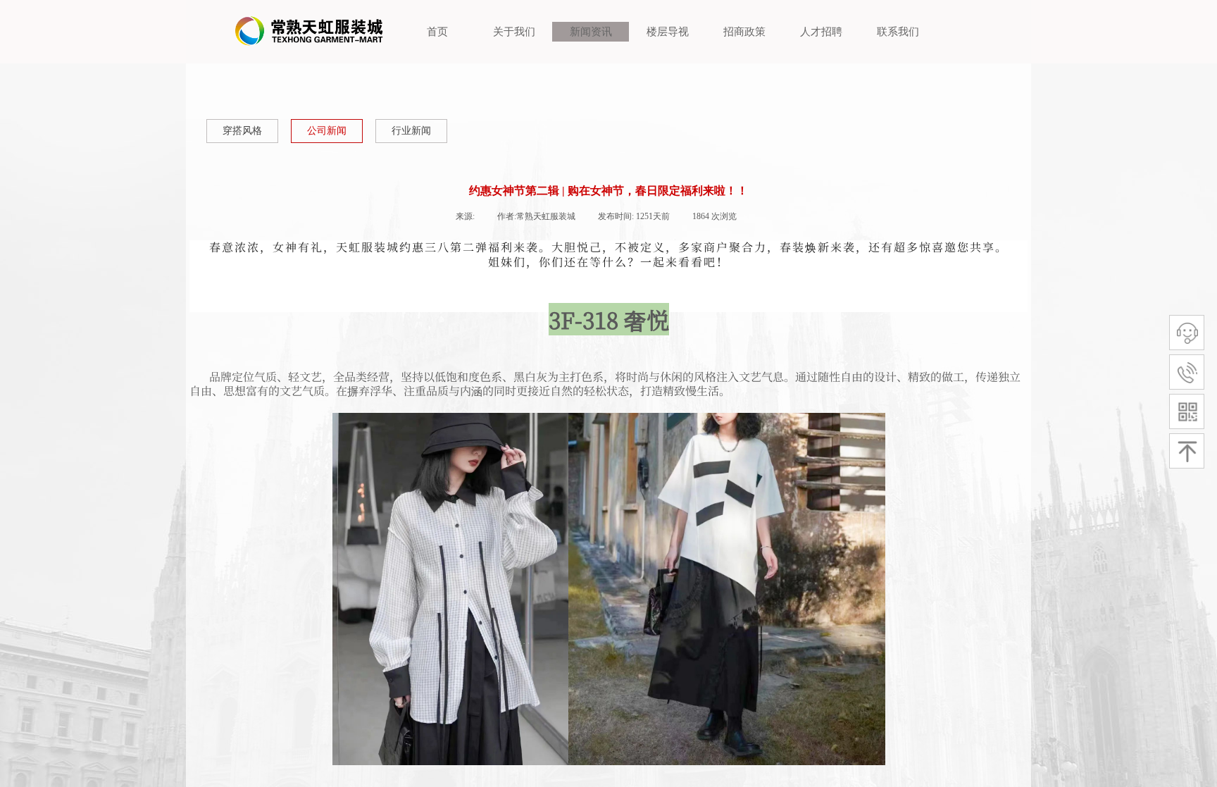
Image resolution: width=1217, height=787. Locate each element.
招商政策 (744, 31)
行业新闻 (411, 130)
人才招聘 (821, 31)
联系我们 (898, 31)
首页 (437, 31)
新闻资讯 (591, 31)
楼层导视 (668, 31)
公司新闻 (327, 130)
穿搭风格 (242, 130)
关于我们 (514, 31)
